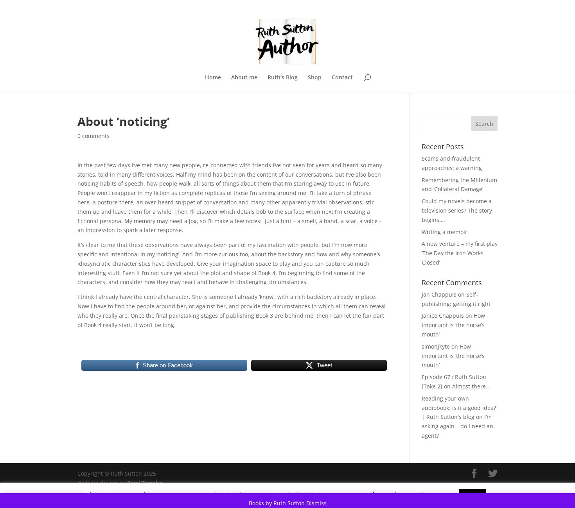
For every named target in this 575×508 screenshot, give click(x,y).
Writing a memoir (444, 232)
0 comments (93, 136)
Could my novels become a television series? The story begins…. (457, 210)
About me (244, 78)
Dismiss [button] (316, 503)
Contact (342, 78)
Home (213, 78)
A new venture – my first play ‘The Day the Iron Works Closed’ (460, 253)
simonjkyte (436, 346)
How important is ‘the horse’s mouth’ (453, 325)
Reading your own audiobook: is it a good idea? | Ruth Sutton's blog (459, 408)
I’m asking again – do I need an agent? (457, 426)
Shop (315, 78)
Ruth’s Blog (283, 78)
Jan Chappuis (439, 294)
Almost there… (471, 386)
